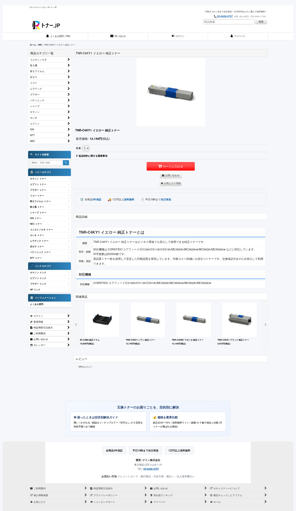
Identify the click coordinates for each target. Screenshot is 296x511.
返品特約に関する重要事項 (93, 155)
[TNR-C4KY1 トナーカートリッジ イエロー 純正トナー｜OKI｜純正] (171, 92)
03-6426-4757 (151, 469)
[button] (171, 183)
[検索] (66, 162)
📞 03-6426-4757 (223, 16)
